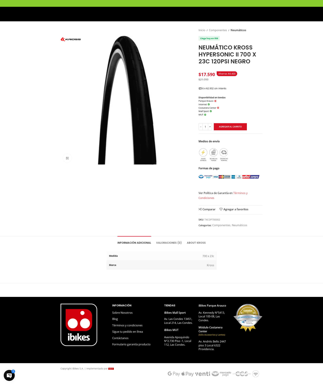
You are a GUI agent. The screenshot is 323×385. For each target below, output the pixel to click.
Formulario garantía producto (131, 344)
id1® (111, 369)
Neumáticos (238, 30)
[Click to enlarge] (67, 158)
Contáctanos (120, 338)
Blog (115, 319)
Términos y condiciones (127, 325)
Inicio (202, 30)
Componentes (218, 30)
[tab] (134, 241)
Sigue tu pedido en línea (127, 331)
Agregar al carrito (230, 126)
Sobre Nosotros (122, 313)
